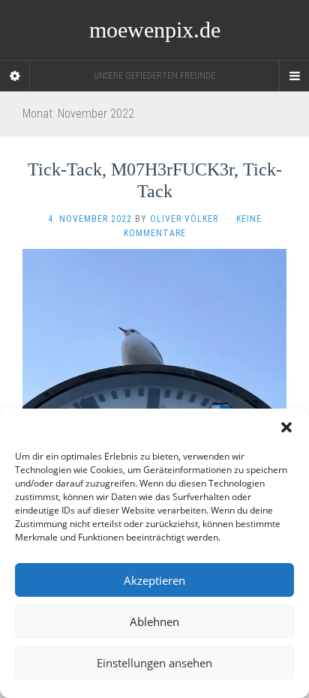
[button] (286, 427)
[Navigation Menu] (294, 76)
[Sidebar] (15, 76)
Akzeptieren (154, 580)
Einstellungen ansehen (154, 662)
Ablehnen (154, 621)
